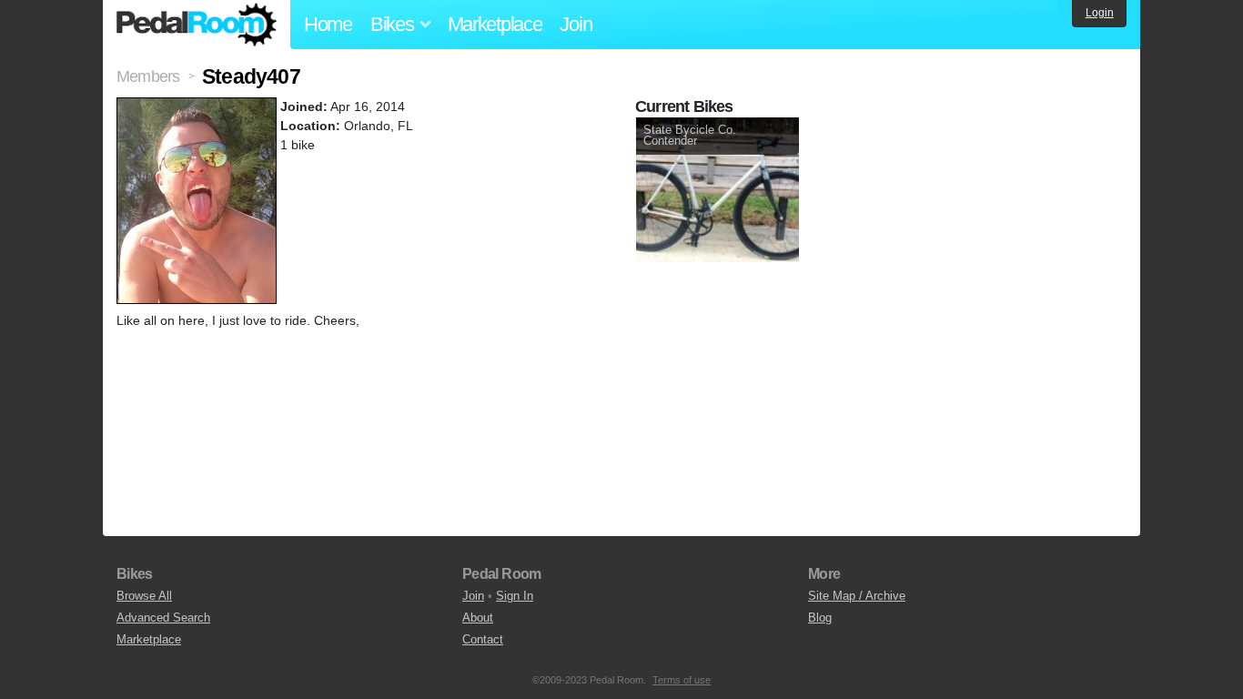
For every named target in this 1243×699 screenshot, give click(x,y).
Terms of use (681, 679)
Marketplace (495, 24)
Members (147, 76)
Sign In (514, 596)
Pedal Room (196, 24)
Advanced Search (163, 617)
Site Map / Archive (856, 596)
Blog (820, 617)
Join (575, 24)
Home (328, 24)
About (477, 617)
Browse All (144, 596)
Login (1100, 12)
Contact (482, 639)
